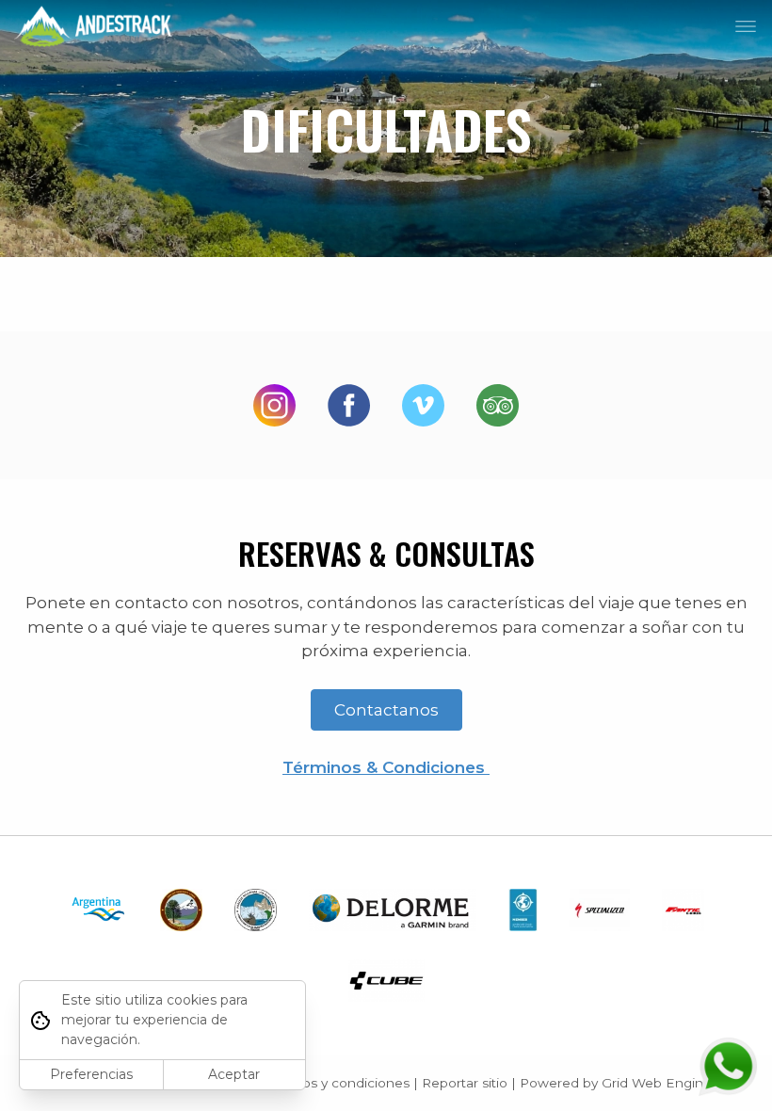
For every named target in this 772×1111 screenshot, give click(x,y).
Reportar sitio (464, 1082)
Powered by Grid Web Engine (616, 1082)
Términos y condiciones (335, 1082)
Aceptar (234, 1074)
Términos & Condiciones (386, 767)
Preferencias (91, 1074)
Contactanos (386, 709)
